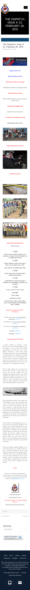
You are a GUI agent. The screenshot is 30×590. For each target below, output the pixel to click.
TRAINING (14, 558)
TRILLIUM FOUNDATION (15, 575)
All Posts (5, 511)
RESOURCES (7, 558)
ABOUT (11, 555)
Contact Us (23, 558)
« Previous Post (5, 516)
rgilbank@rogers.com (18, 478)
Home (5, 555)
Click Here (18, 319)
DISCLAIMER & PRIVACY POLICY (11, 572)
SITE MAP (24, 572)
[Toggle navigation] (26, 7)
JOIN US (17, 555)
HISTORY (24, 555)
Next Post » (26, 516)
